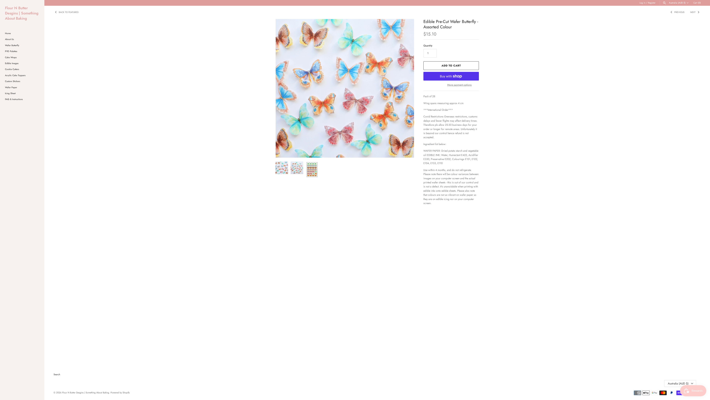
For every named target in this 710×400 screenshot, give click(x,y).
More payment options (459, 85)
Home (8, 33)
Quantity (427, 45)
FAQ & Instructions (14, 99)
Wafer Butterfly (12, 45)
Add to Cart (451, 65)
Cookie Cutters (12, 69)
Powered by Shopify (120, 392)
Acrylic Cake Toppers (15, 75)
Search (57, 374)
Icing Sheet (10, 93)
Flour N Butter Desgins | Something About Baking (85, 392)
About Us (9, 39)
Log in (642, 2)
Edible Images (11, 63)
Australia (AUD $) (677, 2)
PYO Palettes (11, 51)
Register (651, 2)
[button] (406, 88)
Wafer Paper (11, 87)
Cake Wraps (11, 57)
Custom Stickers (12, 81)
